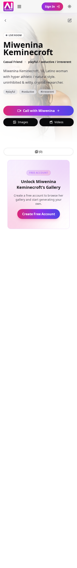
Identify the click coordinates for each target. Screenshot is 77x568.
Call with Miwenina (39, 110)
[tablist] (38, 152)
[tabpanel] (38, 194)
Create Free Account (38, 214)
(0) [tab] (40, 152)
